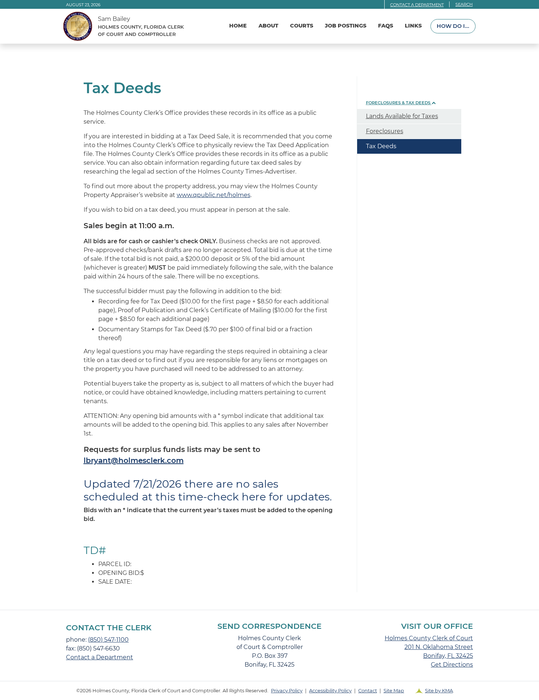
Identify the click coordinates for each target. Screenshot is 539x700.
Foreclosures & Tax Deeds (399, 102)
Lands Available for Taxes (402, 116)
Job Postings (345, 25)
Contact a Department (417, 4)
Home (238, 25)
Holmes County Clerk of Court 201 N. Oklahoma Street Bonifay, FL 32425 (429, 647)
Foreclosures (384, 131)
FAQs (385, 25)
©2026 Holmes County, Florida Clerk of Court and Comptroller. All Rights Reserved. (265, 690)
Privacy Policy (286, 690)
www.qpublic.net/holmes (213, 195)
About (268, 25)
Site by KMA (439, 690)
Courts (301, 25)
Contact (367, 690)
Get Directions (452, 664)
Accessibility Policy (330, 690)
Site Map (394, 690)
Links (413, 25)
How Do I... (453, 26)
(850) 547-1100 (108, 639)
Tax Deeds (381, 146)
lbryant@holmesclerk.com (134, 460)
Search (464, 4)
